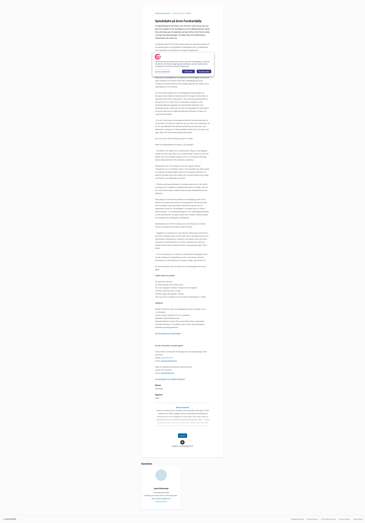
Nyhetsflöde (358, 519)
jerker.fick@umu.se (167, 373)
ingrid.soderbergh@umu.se (161, 498)
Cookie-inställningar (162, 71)
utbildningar (187, 416)
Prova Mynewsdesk (328, 519)
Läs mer (182, 436)
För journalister (344, 519)
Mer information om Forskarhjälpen (168, 333)
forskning (160, 416)
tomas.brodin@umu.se (169, 361)
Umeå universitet (182, 407)
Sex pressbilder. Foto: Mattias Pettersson (170, 379)
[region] (183, 64)
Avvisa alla (188, 71)
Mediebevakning (297, 519)
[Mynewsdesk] (9, 519)
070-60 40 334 (161, 501)
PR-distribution (312, 519)
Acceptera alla (204, 71)
